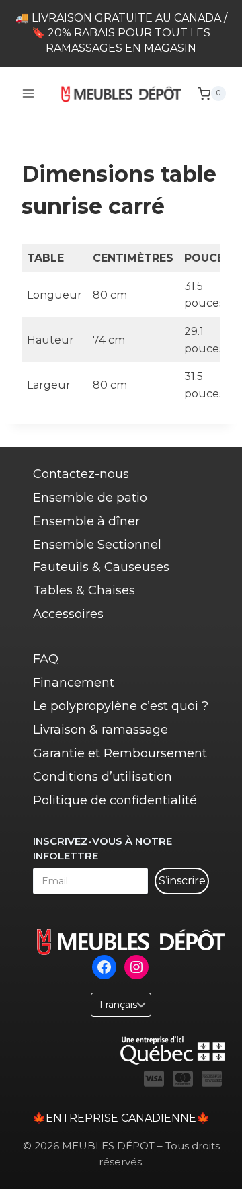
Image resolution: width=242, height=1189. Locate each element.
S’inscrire (182, 880)
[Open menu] (28, 93)
